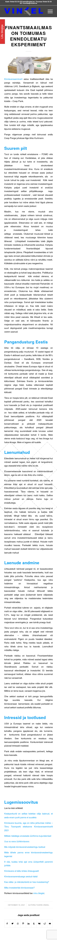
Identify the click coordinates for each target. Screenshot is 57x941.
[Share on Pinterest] (23, 923)
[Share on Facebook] (7, 923)
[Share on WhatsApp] (17, 923)
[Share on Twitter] (12, 923)
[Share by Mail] (50, 923)
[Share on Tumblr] (34, 923)
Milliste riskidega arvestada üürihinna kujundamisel (27, 835)
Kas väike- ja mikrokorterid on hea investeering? (26, 881)
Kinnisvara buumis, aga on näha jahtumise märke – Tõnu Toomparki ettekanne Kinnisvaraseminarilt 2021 (28, 826)
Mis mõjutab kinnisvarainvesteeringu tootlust (24, 846)
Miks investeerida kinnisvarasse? (19, 887)
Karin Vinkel (43, 905)
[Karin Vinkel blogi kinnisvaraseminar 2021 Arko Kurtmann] (28, 65)
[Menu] (49, 11)
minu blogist (38, 893)
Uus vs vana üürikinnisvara (16, 841)
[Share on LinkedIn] (28, 923)
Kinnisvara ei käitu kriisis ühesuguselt (21, 870)
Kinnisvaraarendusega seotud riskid (20, 876)
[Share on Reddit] (44, 923)
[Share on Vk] (39, 923)
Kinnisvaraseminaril (13, 78)
